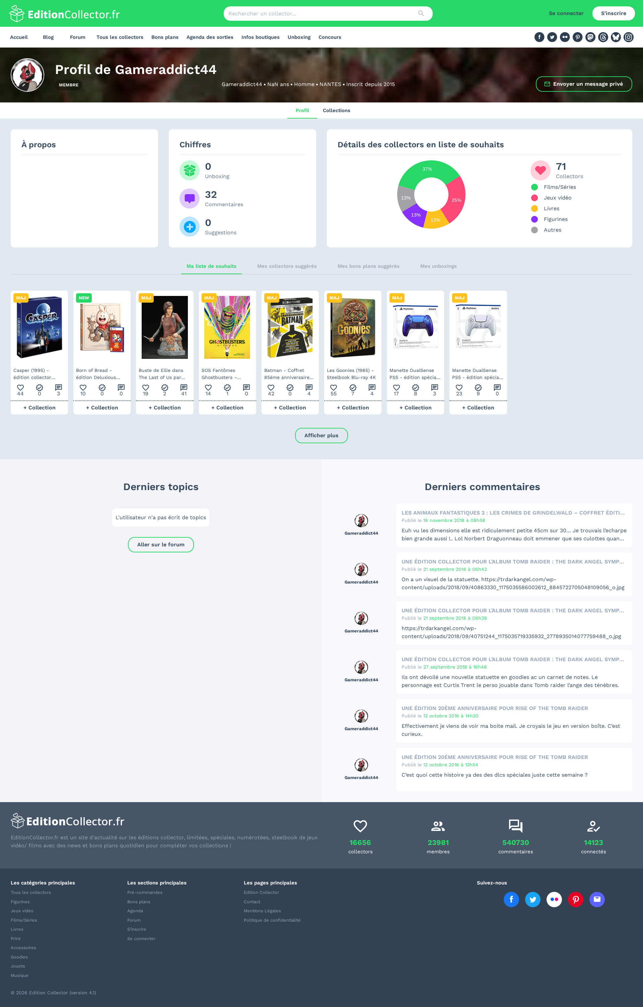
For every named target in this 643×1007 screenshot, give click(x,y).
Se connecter (566, 13)
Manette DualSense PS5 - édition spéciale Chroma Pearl (477, 374)
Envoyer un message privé (588, 84)
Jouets (18, 966)
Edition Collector (261, 892)
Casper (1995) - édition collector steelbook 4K (32, 374)
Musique (19, 975)
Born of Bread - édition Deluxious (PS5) (96, 374)
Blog (48, 37)
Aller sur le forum (161, 544)
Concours (329, 37)
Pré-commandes (144, 892)
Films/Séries (24, 920)
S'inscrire (613, 13)
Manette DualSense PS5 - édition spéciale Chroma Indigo (414, 374)
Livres (17, 929)
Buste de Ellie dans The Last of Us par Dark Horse (161, 374)
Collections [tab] (336, 110)
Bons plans (164, 37)
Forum (77, 37)
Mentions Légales (262, 910)
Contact (252, 901)
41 (184, 390)
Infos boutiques (260, 37)
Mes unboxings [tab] (438, 266)
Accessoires (23, 947)
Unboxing (299, 37)
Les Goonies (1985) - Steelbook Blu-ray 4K (351, 374)
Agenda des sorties (210, 37)
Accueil (19, 37)
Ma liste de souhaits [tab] (211, 266)
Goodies (19, 956)
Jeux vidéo (22, 910)
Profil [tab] (302, 110)
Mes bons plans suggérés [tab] (369, 266)
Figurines (20, 901)
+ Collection (39, 407)
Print (15, 938)
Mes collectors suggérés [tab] (287, 266)
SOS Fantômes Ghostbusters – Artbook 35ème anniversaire (219, 374)
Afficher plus (321, 435)
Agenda (135, 910)
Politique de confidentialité (272, 920)
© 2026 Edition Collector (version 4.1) (53, 992)
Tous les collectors (119, 37)
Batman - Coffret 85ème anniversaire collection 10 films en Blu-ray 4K (288, 374)
